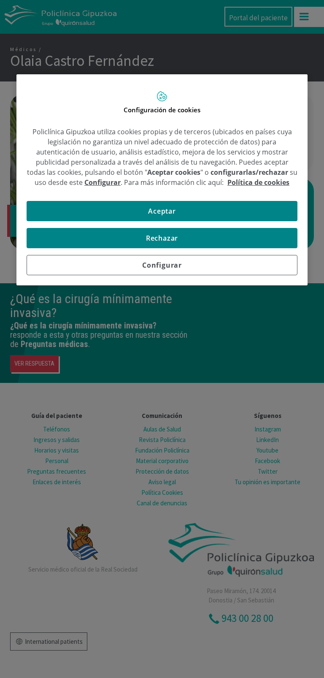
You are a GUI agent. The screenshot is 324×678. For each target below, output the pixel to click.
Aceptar (162, 211)
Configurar (162, 265)
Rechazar (162, 238)
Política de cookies (258, 182)
